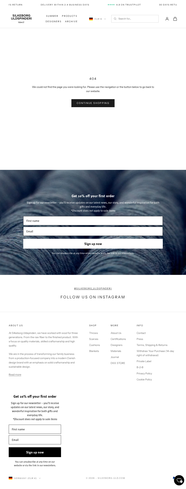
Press (140, 339)
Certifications (118, 339)
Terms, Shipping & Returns (152, 345)
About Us (116, 333)
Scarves (93, 339)
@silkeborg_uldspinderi (93, 288)
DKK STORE (118, 363)
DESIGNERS (53, 21)
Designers (116, 345)
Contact (141, 333)
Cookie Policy (144, 379)
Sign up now (93, 243)
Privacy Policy (144, 373)
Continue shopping (93, 103)
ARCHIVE (71, 21)
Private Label (144, 361)
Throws (93, 333)
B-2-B (140, 367)
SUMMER (52, 16)
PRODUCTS (69, 16)
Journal (115, 357)
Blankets (94, 351)
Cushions (94, 345)
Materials (116, 351)
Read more (15, 374)
